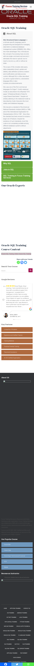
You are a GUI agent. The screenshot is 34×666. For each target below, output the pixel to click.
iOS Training (10, 613)
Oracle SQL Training (10, 635)
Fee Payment (23, 653)
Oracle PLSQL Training (24, 630)
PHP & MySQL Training (11, 621)
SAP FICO (17, 644)
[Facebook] (21, 262)
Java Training (23, 617)
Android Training (22, 613)
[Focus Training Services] (15, 7)
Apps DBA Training (15, 608)
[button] (17, 329)
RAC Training (10, 639)
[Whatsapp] (18, 262)
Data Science (17, 657)
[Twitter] (25, 262)
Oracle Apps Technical (23, 626)
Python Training (24, 621)
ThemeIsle (23, 661)
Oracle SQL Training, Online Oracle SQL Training (16, 254)
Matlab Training (8, 626)
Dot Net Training (11, 617)
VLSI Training (8, 644)
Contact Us (26, 608)
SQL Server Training (23, 648)
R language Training (24, 635)
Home (5, 608)
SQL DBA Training (22, 639)
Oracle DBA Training (9, 630)
